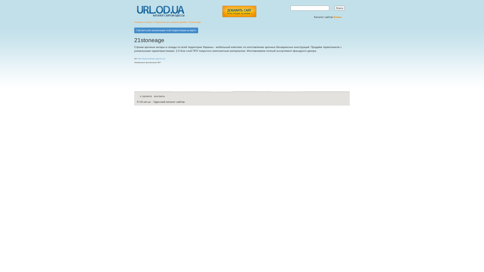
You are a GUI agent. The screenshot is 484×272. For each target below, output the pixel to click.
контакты (159, 96)
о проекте (146, 96)
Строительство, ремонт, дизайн (170, 22)
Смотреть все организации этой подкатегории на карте (166, 30)
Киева (338, 17)
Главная (138, 22)
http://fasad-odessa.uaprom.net (151, 59)
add (239, 11)
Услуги (148, 22)
